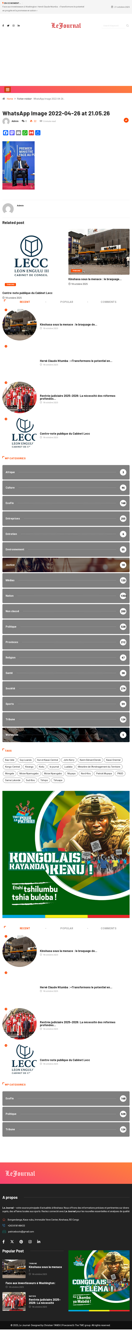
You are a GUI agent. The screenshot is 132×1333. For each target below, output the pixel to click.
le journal (54, 766)
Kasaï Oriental (113, 760)
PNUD (120, 773)
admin (15, 121)
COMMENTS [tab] (108, 301)
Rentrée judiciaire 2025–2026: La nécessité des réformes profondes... (77, 397)
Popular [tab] (66, 301)
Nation (75, 266)
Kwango (29, 766)
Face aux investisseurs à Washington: (30, 1283)
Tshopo (44, 780)
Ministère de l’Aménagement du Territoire (99, 766)
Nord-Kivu (86, 773)
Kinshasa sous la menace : (45, 1268)
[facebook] (3, 25)
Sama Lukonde (12, 780)
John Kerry (68, 760)
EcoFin (43, 358)
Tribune (10, 271)
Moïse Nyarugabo (53, 773)
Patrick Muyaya (104, 773)
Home (10, 99)
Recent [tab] (25, 301)
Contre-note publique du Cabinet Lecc (65, 433)
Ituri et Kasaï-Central (47, 760)
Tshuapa (57, 780)
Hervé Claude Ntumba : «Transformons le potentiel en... (76, 361)
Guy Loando (26, 760)
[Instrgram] (13, 25)
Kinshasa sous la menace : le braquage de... (68, 324)
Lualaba (68, 766)
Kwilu (41, 766)
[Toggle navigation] (7, 89)
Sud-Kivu (30, 780)
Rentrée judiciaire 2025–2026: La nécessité (45, 1301)
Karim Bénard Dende (90, 760)
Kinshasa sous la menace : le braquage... (29, 279)
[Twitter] (8, 25)
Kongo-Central (12, 766)
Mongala (9, 773)
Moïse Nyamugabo (29, 773)
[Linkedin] (19, 25)
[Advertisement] (66, 65)
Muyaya (71, 773)
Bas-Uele (9, 760)
